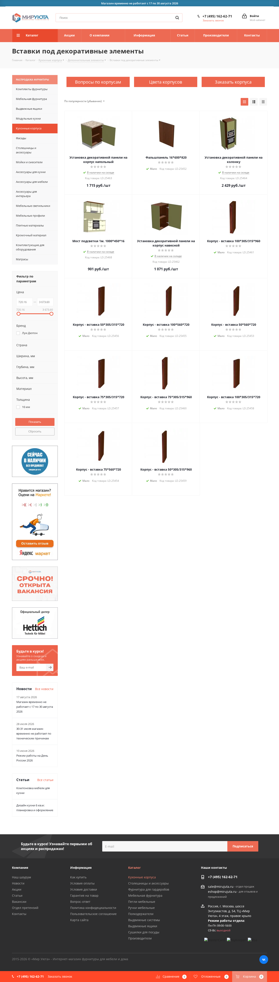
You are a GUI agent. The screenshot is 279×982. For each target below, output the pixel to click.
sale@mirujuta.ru (220, 886)
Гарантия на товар (84, 895)
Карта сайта (79, 920)
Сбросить (34, 431)
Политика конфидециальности (93, 908)
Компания (20, 867)
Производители (140, 938)
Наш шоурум (21, 877)
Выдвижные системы (144, 920)
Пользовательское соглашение (93, 914)
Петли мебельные (141, 902)
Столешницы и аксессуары (148, 883)
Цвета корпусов (165, 82)
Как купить (78, 877)
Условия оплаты (82, 883)
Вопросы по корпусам (98, 82)
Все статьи (45, 780)
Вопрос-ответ (80, 902)
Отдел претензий (25, 908)
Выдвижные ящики (142, 926)
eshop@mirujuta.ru (222, 892)
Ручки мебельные (141, 908)
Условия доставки (83, 889)
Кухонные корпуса (142, 877)
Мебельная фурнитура (145, 895)
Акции (16, 889)
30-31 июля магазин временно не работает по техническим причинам (33, 733)
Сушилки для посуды (143, 932)
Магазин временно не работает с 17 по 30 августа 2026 (34, 706)
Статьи (17, 895)
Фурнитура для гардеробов (148, 889)
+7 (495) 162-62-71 (217, 16)
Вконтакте (263, 959)
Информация (81, 867)
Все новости (44, 689)
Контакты (19, 914)
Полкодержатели (140, 914)
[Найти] (177, 17)
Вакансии (19, 902)
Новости (18, 883)
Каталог (134, 867)
